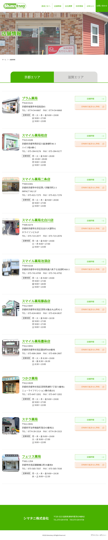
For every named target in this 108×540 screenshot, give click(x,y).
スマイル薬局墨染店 (36, 341)
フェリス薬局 (31, 456)
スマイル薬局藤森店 (36, 301)
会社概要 (68, 6)
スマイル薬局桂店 (34, 135)
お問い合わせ (101, 5)
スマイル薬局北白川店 (37, 220)
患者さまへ (45, 6)
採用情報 (79, 6)
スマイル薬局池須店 (36, 260)
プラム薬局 (30, 98)
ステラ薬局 (30, 419)
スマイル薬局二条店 (36, 179)
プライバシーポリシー (98, 535)
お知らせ (90, 6)
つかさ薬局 (30, 378)
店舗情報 (57, 6)
